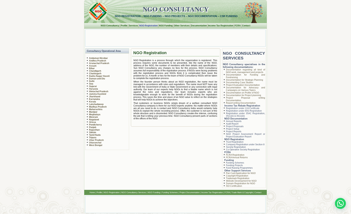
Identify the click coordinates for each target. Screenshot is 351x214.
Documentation (199, 25)
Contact (246, 25)
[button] (340, 203)
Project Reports (233, 131)
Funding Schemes (235, 163)
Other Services (182, 25)
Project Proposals (235, 126)
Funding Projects (234, 165)
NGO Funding (166, 25)
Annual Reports (233, 121)
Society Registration (236, 147)
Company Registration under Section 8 (245, 144)
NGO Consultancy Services (133, 192)
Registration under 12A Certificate (242, 108)
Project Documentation (190, 192)
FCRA (238, 25)
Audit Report (232, 124)
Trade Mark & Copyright (242, 192)
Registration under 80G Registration (244, 111)
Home (92, 192)
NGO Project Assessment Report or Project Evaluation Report (245, 135)
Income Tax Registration (220, 25)
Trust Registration (235, 142)
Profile (124, 25)
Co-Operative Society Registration (243, 149)
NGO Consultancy (176, 9)
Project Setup (232, 129)
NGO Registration (148, 25)
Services (133, 25)
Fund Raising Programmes (239, 168)
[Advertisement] (174, 38)
